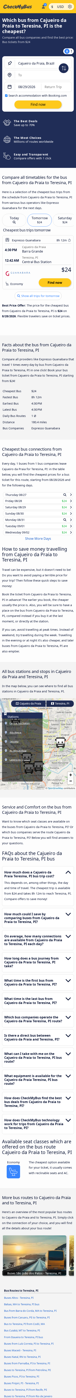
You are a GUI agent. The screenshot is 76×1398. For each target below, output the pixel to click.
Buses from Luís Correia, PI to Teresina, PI (29, 1347)
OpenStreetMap (55, 791)
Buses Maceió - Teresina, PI (20, 1354)
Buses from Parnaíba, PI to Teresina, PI (27, 1367)
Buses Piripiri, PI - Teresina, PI (21, 1387)
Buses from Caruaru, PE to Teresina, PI (27, 1321)
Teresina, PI (61, 707)
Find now (55, 282)
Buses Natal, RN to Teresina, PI (22, 1360)
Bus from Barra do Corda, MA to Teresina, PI (30, 1314)
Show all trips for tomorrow (39, 296)
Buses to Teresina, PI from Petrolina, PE (27, 1374)
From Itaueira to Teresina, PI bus (23, 1341)
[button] (60, 746)
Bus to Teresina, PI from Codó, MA (24, 1328)
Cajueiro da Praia (30, 707)
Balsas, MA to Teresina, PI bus (21, 1308)
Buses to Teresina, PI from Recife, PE (25, 1393)
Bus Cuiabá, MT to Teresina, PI (22, 1334)
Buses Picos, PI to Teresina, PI (21, 1380)
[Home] (20, 7)
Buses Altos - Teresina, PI (18, 1301)
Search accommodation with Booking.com (38, 95)
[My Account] (43, 6)
